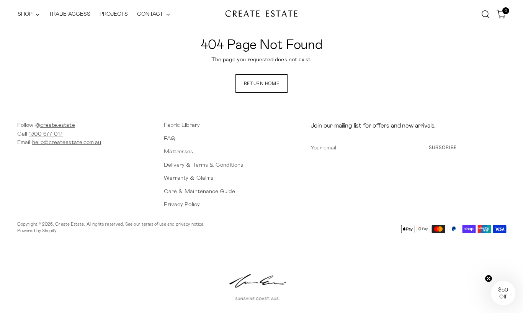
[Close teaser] (488, 278)
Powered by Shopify (36, 231)
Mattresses (178, 151)
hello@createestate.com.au (66, 142)
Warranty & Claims (188, 178)
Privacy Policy (182, 204)
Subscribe (443, 147)
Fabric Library (182, 125)
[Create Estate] (261, 14)
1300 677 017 (46, 134)
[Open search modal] (485, 14)
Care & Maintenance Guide (199, 191)
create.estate (57, 125)
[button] (503, 293)
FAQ (169, 138)
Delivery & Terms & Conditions (203, 165)
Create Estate (69, 224)
